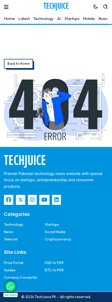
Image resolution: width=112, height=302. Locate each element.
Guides (9, 270)
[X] (20, 200)
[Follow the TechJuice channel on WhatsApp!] (10, 286)
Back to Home (18, 63)
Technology (43, 18)
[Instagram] (32, 200)
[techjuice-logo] (56, 6)
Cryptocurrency (58, 239)
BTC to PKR (54, 270)
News (8, 231)
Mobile (89, 18)
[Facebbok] (8, 200)
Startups (72, 18)
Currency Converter (21, 277)
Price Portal (13, 262)
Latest (24, 18)
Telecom (11, 239)
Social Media (55, 231)
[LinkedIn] (56, 200)
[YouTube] (44, 200)
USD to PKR (54, 262)
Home (9, 18)
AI (59, 18)
